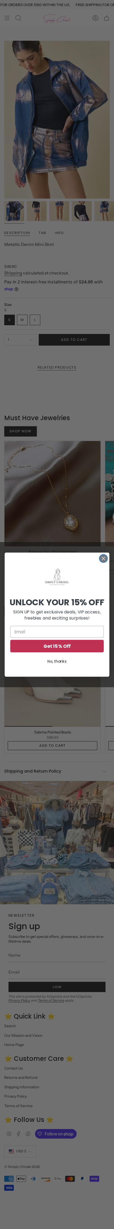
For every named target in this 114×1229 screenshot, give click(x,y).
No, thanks (57, 661)
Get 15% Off (57, 646)
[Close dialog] (103, 558)
